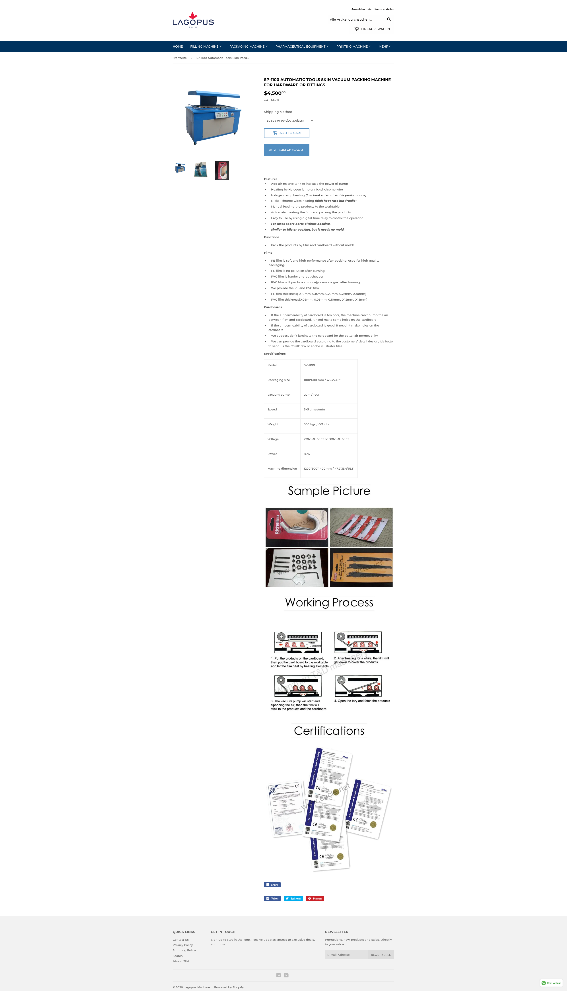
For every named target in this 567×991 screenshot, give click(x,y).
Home (178, 47)
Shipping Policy (184, 950)
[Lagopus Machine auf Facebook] (278, 976)
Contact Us (181, 939)
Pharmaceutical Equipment (301, 47)
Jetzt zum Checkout (287, 150)
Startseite (180, 58)
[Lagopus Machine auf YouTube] (286, 976)
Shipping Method (278, 112)
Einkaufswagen (375, 29)
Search (178, 956)
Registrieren (381, 954)
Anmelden (358, 9)
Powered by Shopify (229, 987)
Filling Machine (204, 47)
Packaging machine (247, 47)
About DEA (181, 961)
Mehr (383, 47)
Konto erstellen (384, 9)
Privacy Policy (183, 945)
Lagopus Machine (197, 987)
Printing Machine (352, 47)
